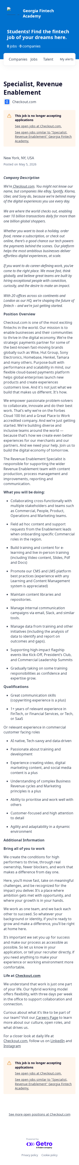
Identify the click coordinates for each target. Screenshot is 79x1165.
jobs (34, 59)
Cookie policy (49, 1155)
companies (18, 59)
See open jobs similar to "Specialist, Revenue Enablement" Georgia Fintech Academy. (43, 136)
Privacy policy (30, 1155)
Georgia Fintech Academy (38, 13)
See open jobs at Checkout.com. (38, 126)
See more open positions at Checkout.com (39, 1114)
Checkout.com (15, 1040)
